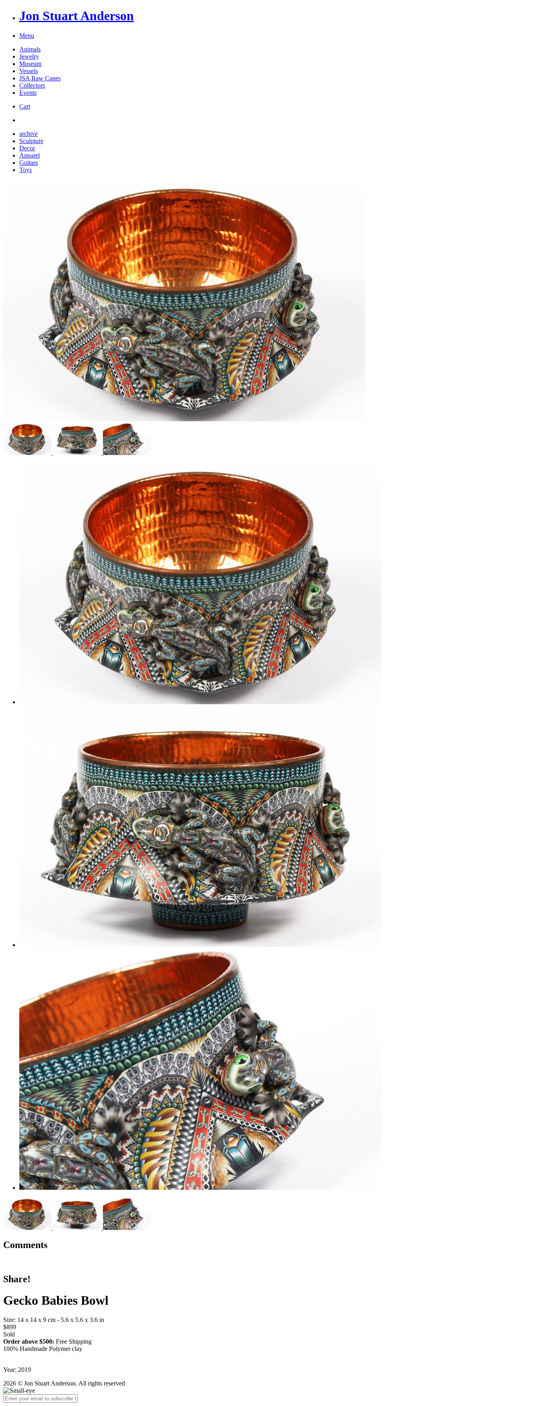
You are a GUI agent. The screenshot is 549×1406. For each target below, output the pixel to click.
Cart (24, 106)
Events (28, 92)
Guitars (28, 162)
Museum (30, 63)
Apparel (29, 155)
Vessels (28, 71)
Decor (27, 148)
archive (28, 133)
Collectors (32, 85)
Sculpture (31, 140)
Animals (30, 49)
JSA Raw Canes (40, 78)
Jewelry (29, 56)
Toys (25, 169)
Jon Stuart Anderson (76, 15)
